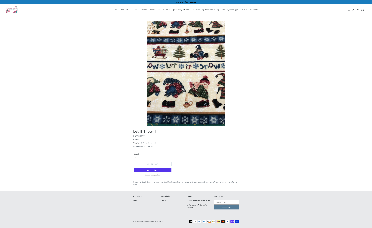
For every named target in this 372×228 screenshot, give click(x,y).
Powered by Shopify (157, 221)
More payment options (152, 175)
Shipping (136, 143)
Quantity (137, 154)
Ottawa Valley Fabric (144, 221)
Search (135, 201)
